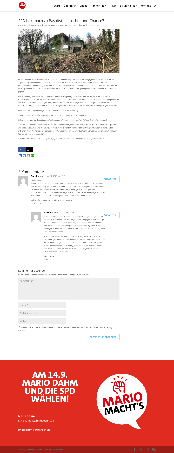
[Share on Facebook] (22, 149)
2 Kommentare (93, 25)
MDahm (25, 25)
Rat (114, 6)
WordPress (58, 449)
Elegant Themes (35, 449)
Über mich (69, 6)
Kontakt (145, 6)
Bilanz (83, 6)
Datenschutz (42, 429)
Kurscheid (55, 25)
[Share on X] (29, 149)
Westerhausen (79, 25)
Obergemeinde (66, 25)
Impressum (25, 429)
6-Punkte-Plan (128, 6)
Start (57, 6)
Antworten (110, 178)
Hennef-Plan (98, 6)
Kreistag (46, 25)
